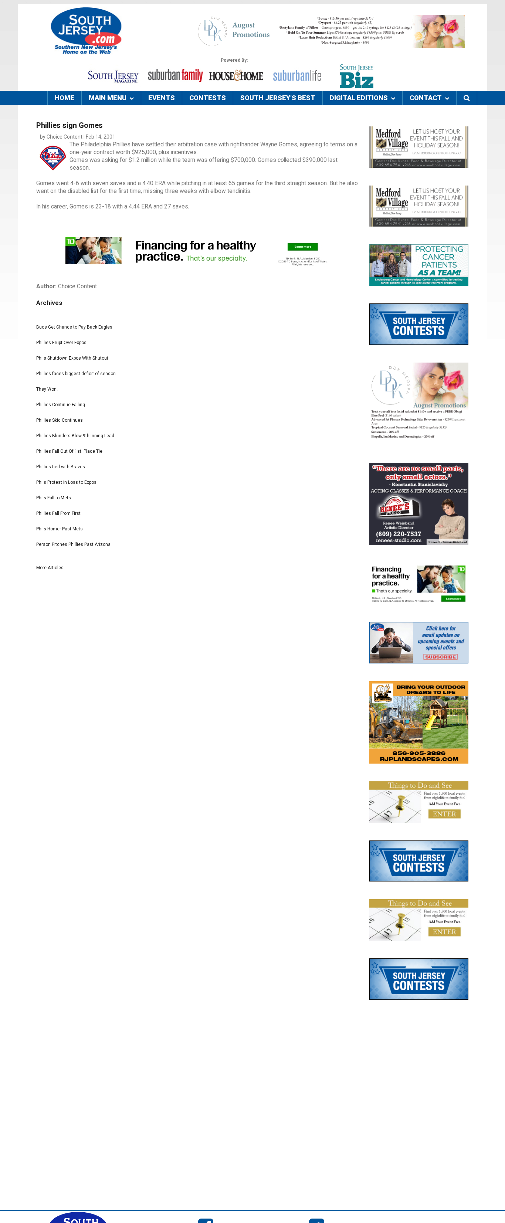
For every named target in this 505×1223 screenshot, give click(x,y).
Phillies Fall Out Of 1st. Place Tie (69, 451)
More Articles (50, 567)
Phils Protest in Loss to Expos (66, 482)
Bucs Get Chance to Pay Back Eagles (74, 327)
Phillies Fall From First (58, 513)
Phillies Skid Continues (59, 420)
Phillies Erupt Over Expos (61, 342)
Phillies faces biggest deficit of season (76, 373)
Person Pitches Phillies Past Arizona (73, 544)
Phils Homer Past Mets (59, 528)
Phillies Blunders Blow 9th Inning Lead (75, 435)
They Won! (47, 389)
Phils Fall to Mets (53, 497)
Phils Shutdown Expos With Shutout (72, 358)
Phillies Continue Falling (60, 404)
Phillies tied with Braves (60, 466)
